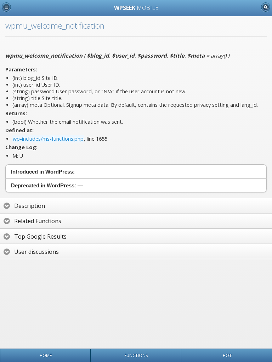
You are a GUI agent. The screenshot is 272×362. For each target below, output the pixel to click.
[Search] (265, 7)
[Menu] (6, 7)
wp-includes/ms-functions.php (48, 138)
